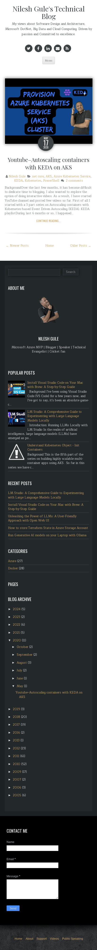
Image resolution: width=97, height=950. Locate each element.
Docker (13, 568)
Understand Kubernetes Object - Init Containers (53, 447)
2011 (16, 756)
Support (41, 938)
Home (49, 245)
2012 (17, 748)
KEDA (18, 180)
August (22, 662)
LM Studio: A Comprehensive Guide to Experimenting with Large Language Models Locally (54, 416)
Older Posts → (80, 245)
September (25, 654)
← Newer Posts (17, 245)
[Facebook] (38, 48)
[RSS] (67, 48)
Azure (12, 561)
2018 (17, 717)
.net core (38, 176)
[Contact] (57, 48)
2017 (17, 724)
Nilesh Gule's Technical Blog (48, 12)
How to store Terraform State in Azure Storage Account (48, 528)
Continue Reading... (48, 221)
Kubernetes (33, 180)
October (23, 647)
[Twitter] (28, 48)
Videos (54, 938)
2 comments (74, 180)
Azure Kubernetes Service (72, 176)
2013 (16, 740)
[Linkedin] (48, 48)
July (20, 670)
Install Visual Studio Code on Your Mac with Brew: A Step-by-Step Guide (55, 385)
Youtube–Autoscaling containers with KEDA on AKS (48, 163)
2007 (17, 779)
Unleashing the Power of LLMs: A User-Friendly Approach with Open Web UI (42, 518)
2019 (17, 709)
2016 (17, 732)
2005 (17, 795)
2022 (17, 624)
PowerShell (51, 180)
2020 (17, 640)
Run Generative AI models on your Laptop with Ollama (47, 535)
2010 (17, 764)
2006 (17, 787)
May (20, 686)
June (20, 678)
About (29, 938)
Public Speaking (72, 938)
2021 (17, 632)
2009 (17, 771)
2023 (17, 617)
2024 (17, 609)
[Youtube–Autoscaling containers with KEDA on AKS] (49, 110)
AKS (49, 176)
